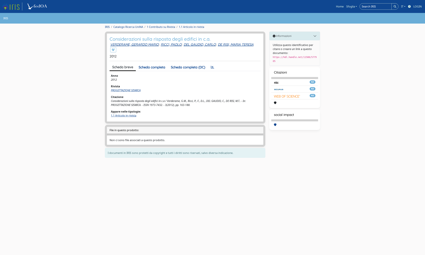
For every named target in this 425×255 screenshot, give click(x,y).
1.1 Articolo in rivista (191, 27)
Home (340, 6)
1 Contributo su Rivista (161, 27)
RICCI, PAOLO (171, 44)
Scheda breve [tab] (122, 67)
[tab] (212, 67)
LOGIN (417, 6)
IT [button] (402, 6)
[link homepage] (12, 6)
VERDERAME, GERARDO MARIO (134, 44)
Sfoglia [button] (350, 6)
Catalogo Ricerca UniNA (128, 27)
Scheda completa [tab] (152, 67)
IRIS (107, 27)
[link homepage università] (38, 6)
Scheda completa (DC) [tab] (188, 67)
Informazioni (283, 36)
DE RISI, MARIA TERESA (236, 44)
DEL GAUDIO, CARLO (200, 44)
